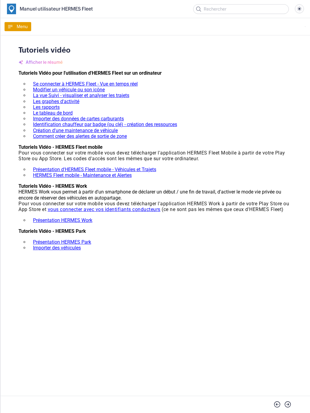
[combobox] (299, 8)
